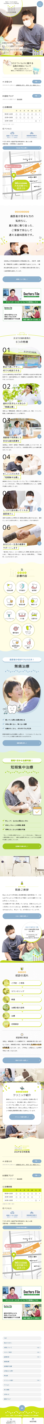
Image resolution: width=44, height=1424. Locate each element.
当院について (8, 1347)
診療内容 (6, 1357)
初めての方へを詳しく (22, 1060)
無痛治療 (6, 1361)
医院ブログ (7, 1399)
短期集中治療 (8, 1366)
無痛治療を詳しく (22, 743)
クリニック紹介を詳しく (22, 1117)
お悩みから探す (8, 1371)
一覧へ (36, 81)
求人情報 (6, 1389)
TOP (5, 1338)
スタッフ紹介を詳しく (22, 916)
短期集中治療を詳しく (22, 846)
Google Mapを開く (22, 148)
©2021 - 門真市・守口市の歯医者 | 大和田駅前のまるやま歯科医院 (22, 1415)
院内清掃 (19, 99)
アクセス (6, 1385)
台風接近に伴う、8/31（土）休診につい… (28, 85)
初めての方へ (8, 1343)
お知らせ (6, 1394)
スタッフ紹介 (8, 1352)
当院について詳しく (22, 279)
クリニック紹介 (8, 1380)
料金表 (6, 1375)
